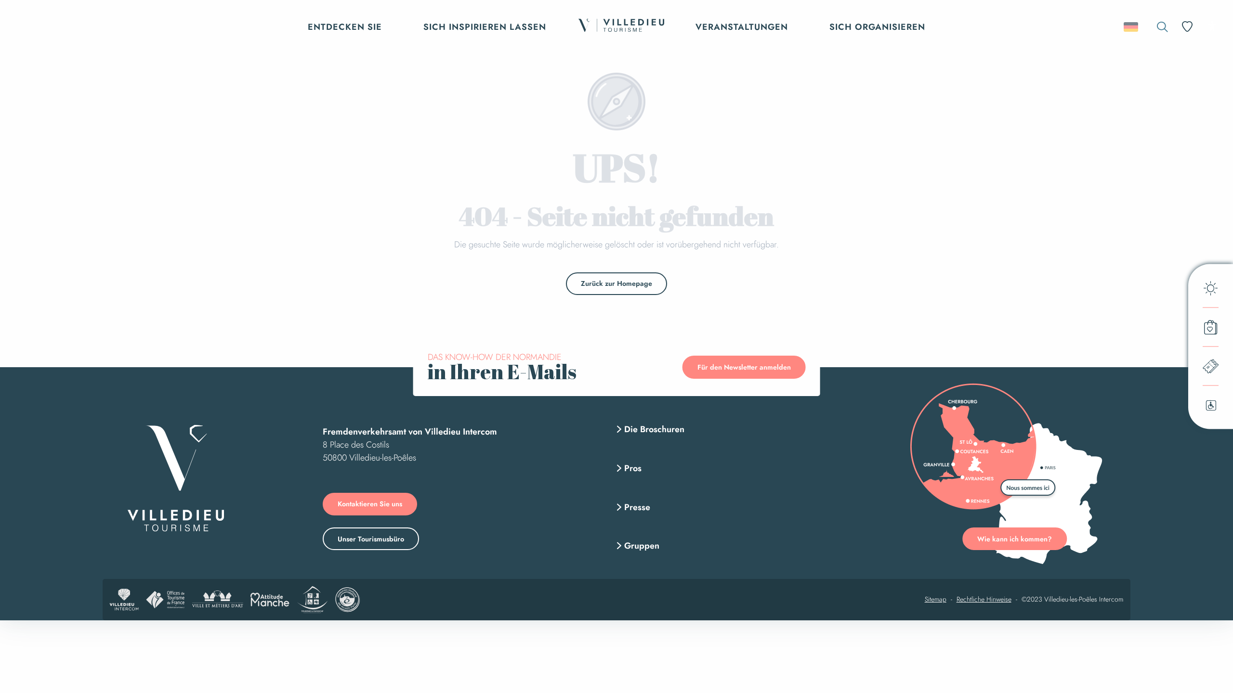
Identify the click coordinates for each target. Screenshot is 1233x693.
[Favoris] (1188, 26)
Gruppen (641, 545)
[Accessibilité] (1212, 26)
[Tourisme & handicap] (312, 599)
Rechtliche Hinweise (984, 599)
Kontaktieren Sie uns (370, 504)
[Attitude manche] (269, 599)
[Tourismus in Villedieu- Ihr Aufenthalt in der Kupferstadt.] (621, 27)
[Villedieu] (176, 478)
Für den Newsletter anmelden (744, 367)
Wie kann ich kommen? (1014, 539)
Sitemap (935, 599)
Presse (637, 507)
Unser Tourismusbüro (371, 539)
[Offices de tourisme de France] (165, 599)
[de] (1131, 27)
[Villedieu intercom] (124, 600)
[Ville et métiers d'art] (217, 599)
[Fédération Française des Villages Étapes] (347, 599)
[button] (1162, 26)
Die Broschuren (654, 429)
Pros (633, 468)
